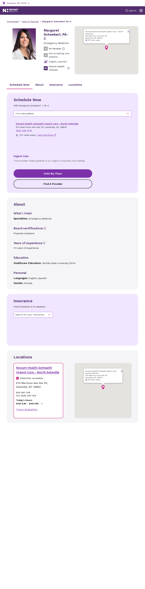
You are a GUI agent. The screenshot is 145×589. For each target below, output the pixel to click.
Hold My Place (53, 173)
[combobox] (72, 113)
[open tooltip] (63, 48)
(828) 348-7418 (24, 130)
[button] (106, 48)
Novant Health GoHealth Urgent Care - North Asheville (47, 123)
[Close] (128, 31)
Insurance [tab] (56, 84)
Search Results (30, 21)
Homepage (13, 21)
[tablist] (72, 85)
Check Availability (27, 409)
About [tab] (39, 84)
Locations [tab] (75, 84)
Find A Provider (52, 183)
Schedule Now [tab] (20, 84)
